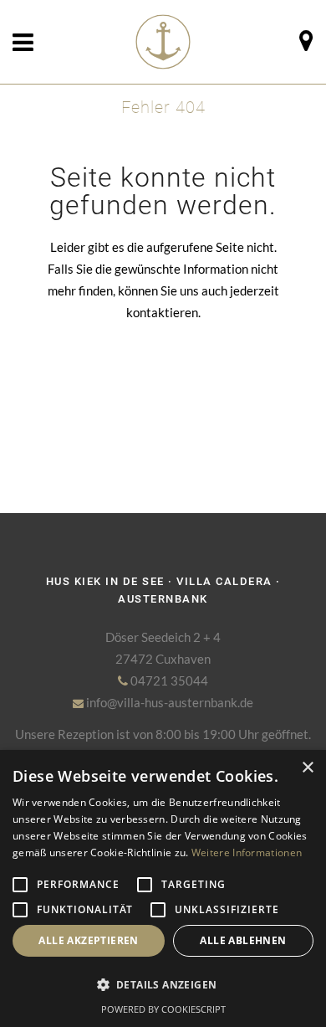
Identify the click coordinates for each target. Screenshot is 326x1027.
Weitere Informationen (246, 852)
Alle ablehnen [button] (243, 940)
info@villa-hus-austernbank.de (168, 702)
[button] (163, 985)
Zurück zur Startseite (163, 389)
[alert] (163, 888)
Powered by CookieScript (163, 1009)
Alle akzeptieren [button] (88, 940)
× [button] (307, 768)
